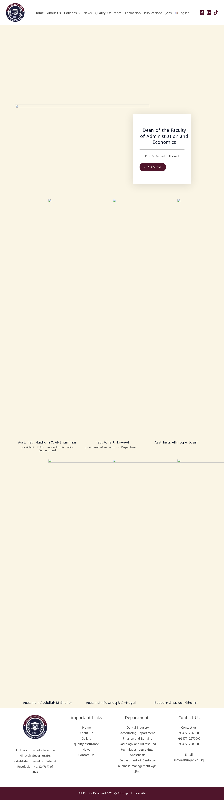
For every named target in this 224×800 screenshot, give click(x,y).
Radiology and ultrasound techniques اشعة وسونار (137, 746)
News (87, 13)
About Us (54, 13)
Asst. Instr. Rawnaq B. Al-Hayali (111, 702)
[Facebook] (202, 12)
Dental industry (138, 727)
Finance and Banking (137, 738)
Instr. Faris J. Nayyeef (112, 442)
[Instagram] (208, 12)
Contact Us (86, 755)
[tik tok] (215, 12)
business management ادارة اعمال (137, 768)
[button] (78, 13)
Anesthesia (137, 755)
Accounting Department (137, 733)
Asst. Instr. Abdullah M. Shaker (47, 702)
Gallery (86, 738)
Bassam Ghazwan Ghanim (176, 702)
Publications (153, 13)
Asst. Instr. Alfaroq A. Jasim (176, 442)
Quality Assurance (108, 13)
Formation (133, 13)
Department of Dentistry (138, 760)
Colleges (70, 13)
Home (39, 13)
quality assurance (86, 744)
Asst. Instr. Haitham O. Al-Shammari (47, 442)
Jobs (168, 13)
